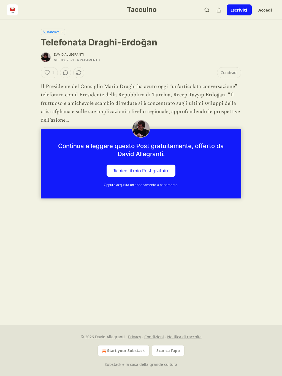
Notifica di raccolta (184, 336)
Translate (53, 32)
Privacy (134, 336)
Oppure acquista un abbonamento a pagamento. (141, 184)
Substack (113, 364)
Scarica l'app (168, 350)
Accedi (265, 10)
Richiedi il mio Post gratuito (141, 171)
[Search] (206, 9)
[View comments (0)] (65, 72)
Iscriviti (239, 10)
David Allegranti (69, 54)
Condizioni (154, 336)
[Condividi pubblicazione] (218, 9)
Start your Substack (126, 350)
